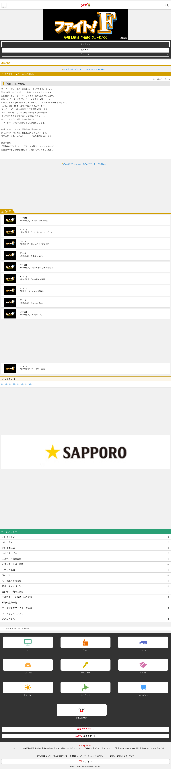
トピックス (7, 542)
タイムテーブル (9, 553)
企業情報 (38, 748)
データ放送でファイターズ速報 (17, 608)
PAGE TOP (166, 751)
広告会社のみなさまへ (126, 748)
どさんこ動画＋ (81, 718)
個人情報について (60, 756)
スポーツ (6, 575)
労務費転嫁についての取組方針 (152, 748)
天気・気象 (28, 695)
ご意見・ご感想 (115, 756)
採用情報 (26, 748)
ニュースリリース (14, 748)
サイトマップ (129, 756)
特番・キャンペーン (11, 586)
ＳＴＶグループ (109, 748)
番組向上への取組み (51, 748)
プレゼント (84, 54)
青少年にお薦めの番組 (12, 591)
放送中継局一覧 (9, 602)
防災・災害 (28, 673)
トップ (3, 628)
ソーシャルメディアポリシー (95, 756)
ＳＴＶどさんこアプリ (12, 613)
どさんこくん (8, 619)
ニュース (143, 650)
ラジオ (85, 650)
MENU (4, 5)
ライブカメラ (85, 695)
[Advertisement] (85, 186)
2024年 (20, 384)
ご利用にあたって (44, 756)
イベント (143, 673)
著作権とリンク (76, 756)
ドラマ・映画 (8, 570)
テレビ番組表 (8, 548)
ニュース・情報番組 (11, 559)
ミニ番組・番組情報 (11, 580)
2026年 (4, 384)
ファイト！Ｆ (18, 628)
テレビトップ (8, 537)
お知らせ (97, 748)
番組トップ (85, 44)
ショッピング (143, 695)
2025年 (12, 384)
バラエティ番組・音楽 (12, 564)
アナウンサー (85, 673)
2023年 (28, 384)
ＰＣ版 (85, 761)
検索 (167, 5)
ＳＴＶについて (85, 745)
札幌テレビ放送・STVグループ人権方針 (76, 748)
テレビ (9, 628)
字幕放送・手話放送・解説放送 (17, 597)
